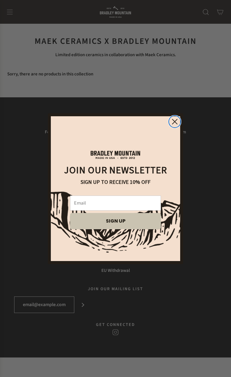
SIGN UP (115, 220)
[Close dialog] (175, 122)
